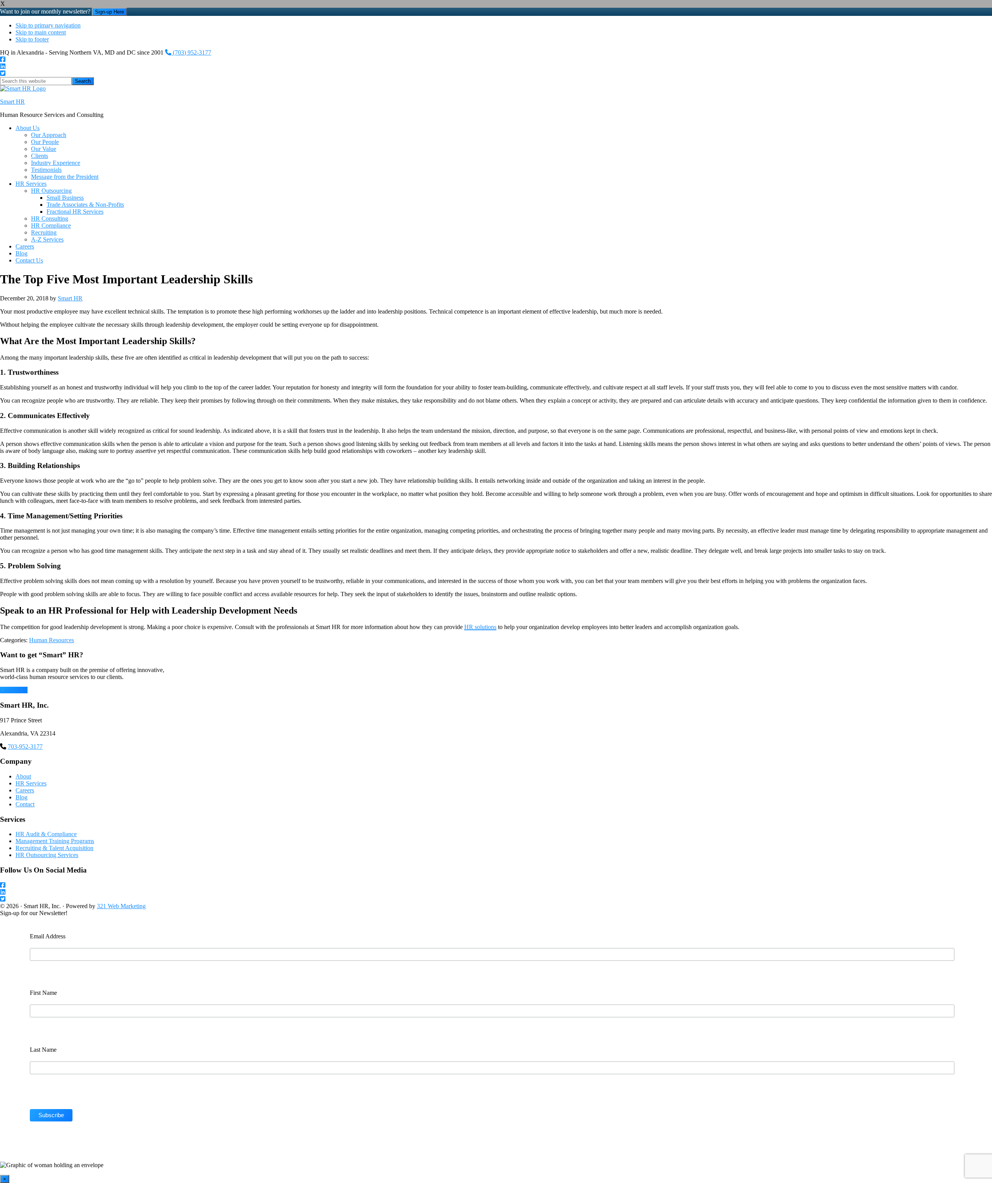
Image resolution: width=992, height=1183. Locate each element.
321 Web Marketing (121, 906)
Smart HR (12, 101)
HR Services (31, 783)
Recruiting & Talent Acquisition (54, 848)
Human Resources (51, 640)
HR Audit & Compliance (46, 834)
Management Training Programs (55, 841)
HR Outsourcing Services (47, 855)
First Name (43, 992)
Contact (25, 804)
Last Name (43, 1049)
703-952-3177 (25, 746)
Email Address (47, 936)
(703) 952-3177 (191, 52)
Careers (25, 790)
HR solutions (480, 627)
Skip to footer (32, 39)
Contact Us (14, 690)
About (23, 776)
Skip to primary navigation (48, 25)
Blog (22, 797)
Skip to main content (41, 32)
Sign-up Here (109, 12)
